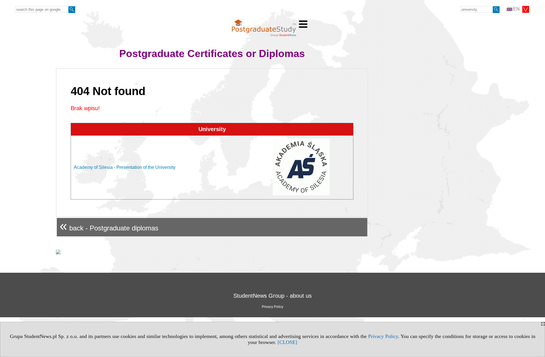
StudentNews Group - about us (272, 296)
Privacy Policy (383, 336)
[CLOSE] (287, 342)
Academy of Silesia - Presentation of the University (124, 167)
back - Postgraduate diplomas (109, 225)
